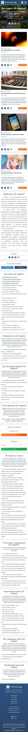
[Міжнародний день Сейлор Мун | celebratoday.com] (14, 162)
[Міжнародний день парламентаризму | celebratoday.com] (14, 80)
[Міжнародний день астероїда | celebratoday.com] (14, 39)
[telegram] (9, 24)
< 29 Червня (3, 26)
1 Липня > (25, 26)
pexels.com (14, 728)
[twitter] (15, 24)
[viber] (18, 24)
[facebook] (12, 24)
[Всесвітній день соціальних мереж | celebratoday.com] (14, 122)
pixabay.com (21, 727)
